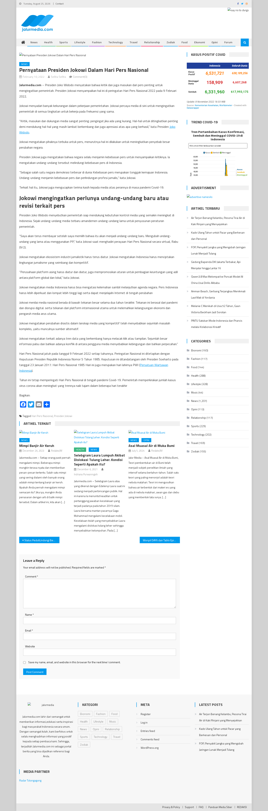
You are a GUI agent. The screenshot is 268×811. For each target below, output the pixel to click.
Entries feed (148, 731)
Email (29, 630)
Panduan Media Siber (220, 807)
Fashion (97, 42)
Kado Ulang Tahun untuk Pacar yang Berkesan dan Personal (218, 235)
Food (184, 42)
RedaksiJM (56, 451)
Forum (228, 42)
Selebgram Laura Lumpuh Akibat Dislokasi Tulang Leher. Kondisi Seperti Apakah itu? (99, 460)
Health (48, 42)
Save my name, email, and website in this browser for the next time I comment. (74, 662)
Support (189, 807)
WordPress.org (150, 748)
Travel (133, 42)
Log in (144, 722)
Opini (214, 42)
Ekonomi (199, 42)
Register (146, 714)
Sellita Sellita (58, 77)
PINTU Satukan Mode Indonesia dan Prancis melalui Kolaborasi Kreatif (216, 323)
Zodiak (171, 42)
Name (29, 615)
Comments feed (150, 739)
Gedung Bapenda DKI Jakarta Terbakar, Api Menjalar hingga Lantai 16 (216, 265)
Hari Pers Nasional (42, 416)
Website (30, 646)
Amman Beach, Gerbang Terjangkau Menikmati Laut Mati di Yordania (218, 294)
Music (194, 392)
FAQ (201, 807)
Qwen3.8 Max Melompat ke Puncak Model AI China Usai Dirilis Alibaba (217, 279)
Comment (31, 576)
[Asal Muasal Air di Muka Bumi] (154, 432)
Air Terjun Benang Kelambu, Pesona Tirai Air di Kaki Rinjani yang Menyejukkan (218, 221)
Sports (63, 42)
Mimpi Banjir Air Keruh (36, 445)
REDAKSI (242, 807)
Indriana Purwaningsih (86, 474)
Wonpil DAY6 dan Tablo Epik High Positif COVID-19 (161, 540)
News (33, 42)
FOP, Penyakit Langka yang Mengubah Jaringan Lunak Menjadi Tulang (218, 250)
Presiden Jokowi (63, 416)
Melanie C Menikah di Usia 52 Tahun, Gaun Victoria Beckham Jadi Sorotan (215, 309)
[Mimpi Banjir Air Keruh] (45, 432)
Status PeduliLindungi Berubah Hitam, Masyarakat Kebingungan (41, 540)
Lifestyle (79, 42)
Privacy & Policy (171, 807)
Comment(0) (80, 77)
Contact (60, 3)
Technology (115, 42)
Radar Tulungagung (30, 780)
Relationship (152, 42)
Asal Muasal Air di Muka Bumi (152, 445)
